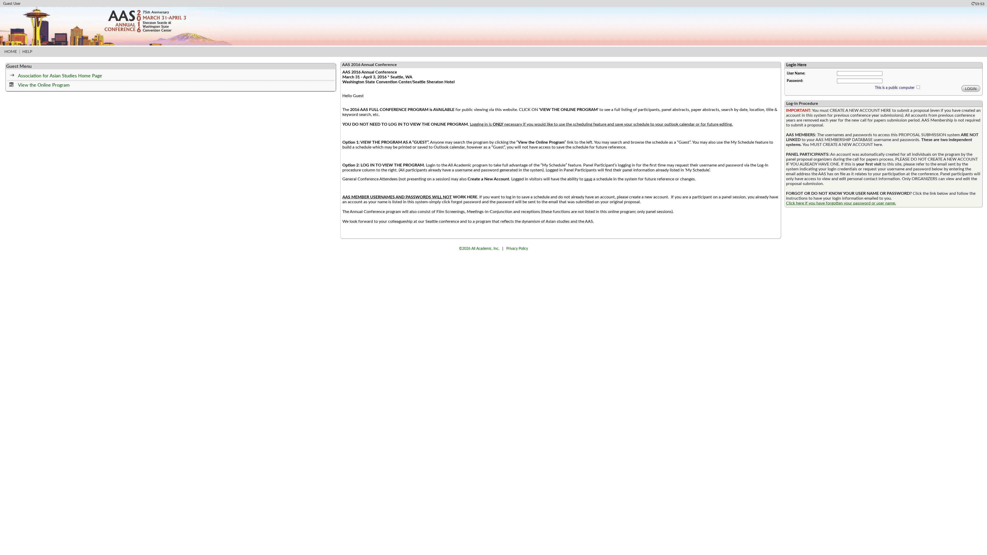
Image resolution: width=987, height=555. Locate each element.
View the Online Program (44, 85)
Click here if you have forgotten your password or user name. (841, 203)
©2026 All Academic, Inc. (479, 249)
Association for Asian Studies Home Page (60, 76)
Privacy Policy (517, 249)
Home (10, 52)
